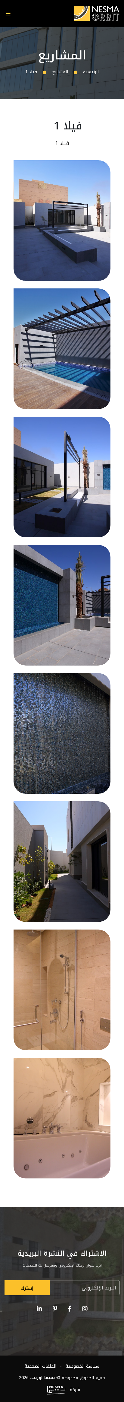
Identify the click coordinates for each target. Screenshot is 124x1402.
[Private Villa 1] (62, 220)
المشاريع (60, 72)
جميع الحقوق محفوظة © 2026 (62, 1378)
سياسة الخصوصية (81, 1366)
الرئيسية (91, 72)
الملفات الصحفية (40, 1366)
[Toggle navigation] (8, 14)
